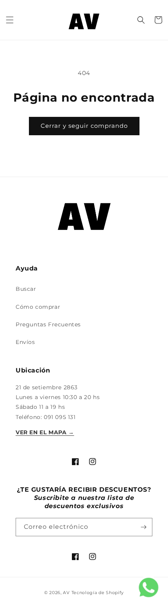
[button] (9, 20)
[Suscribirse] (143, 527)
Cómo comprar (38, 306)
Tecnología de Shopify (97, 592)
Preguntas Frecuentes (48, 324)
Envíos (25, 342)
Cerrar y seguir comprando (84, 125)
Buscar (26, 288)
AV (67, 592)
